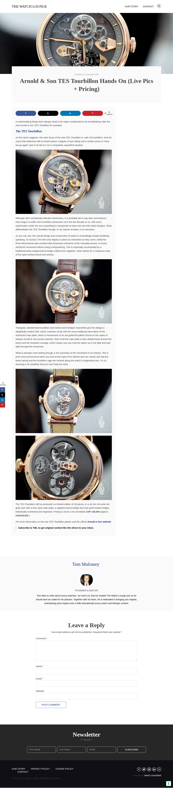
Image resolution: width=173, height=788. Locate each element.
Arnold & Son (83, 75)
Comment (41, 638)
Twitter (144, 769)
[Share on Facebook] (26, 113)
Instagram (149, 769)
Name (39, 666)
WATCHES (94, 75)
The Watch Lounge (29, 6)
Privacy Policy (40, 769)
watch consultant (152, 775)
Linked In (154, 769)
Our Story (131, 6)
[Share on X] (48, 113)
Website (40, 691)
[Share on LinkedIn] (70, 113)
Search (159, 6)
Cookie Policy (64, 769)
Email (39, 678)
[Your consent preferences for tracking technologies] (168, 783)
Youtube (159, 769)
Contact (148, 6)
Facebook (139, 769)
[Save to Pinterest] (92, 113)
